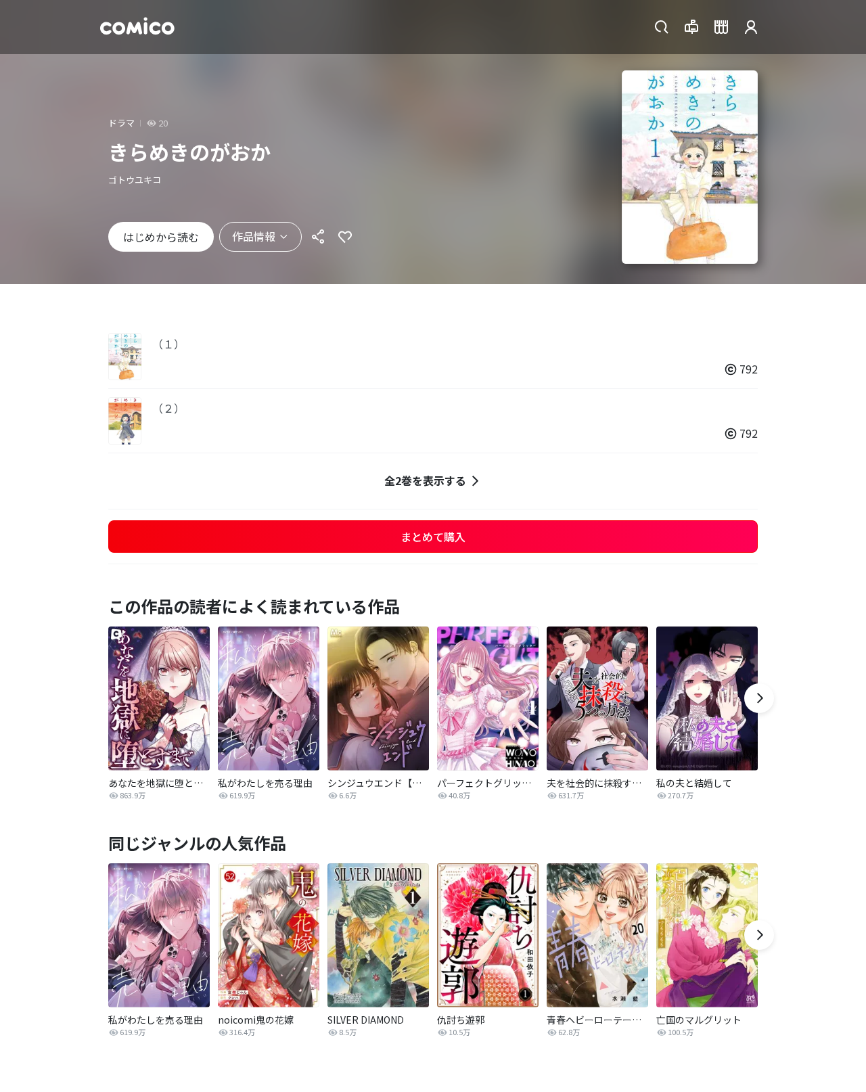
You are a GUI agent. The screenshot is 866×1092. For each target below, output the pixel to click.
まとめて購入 (433, 536)
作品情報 (253, 236)
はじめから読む (161, 237)
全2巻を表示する (425, 480)
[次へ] (759, 698)
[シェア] (318, 237)
